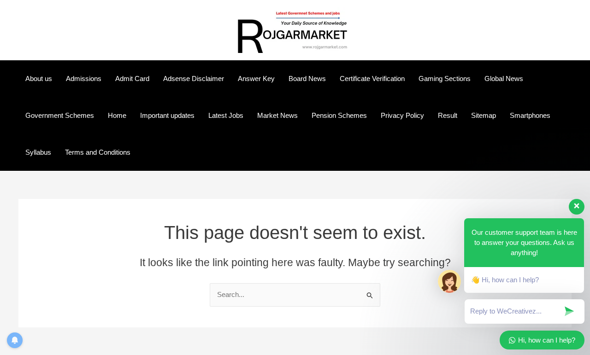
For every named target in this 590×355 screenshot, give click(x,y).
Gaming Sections (445, 78)
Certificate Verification (372, 78)
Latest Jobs (225, 115)
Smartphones (530, 115)
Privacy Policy (402, 115)
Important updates (167, 115)
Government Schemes (59, 115)
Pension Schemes (339, 115)
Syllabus (38, 152)
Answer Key (256, 78)
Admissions (83, 78)
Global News (503, 78)
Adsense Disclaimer (193, 78)
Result (447, 115)
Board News (307, 78)
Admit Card (132, 78)
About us (38, 78)
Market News (277, 115)
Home (117, 115)
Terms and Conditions (97, 152)
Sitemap (483, 115)
